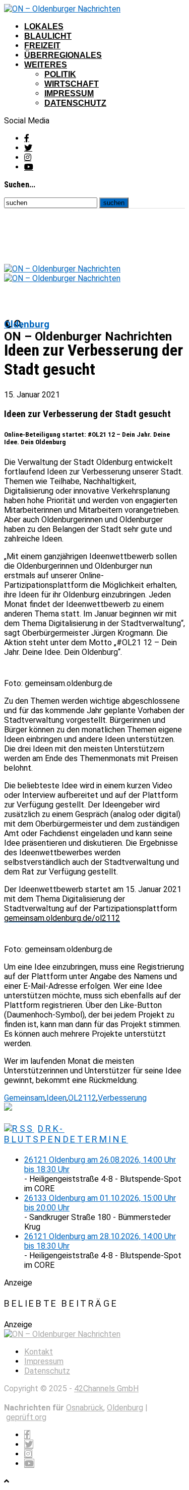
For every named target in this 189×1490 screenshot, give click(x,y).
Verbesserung (122, 1098)
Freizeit (42, 45)
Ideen (56, 1098)
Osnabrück (84, 1407)
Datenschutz (75, 103)
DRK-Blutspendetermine (66, 1133)
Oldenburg (125, 1407)
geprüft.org (26, 1417)
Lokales (44, 26)
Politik (60, 74)
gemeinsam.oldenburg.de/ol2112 (62, 918)
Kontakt (38, 1352)
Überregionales (63, 55)
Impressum (69, 93)
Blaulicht (48, 36)
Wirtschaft (71, 84)
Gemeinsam (24, 1098)
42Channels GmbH (106, 1388)
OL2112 (82, 1098)
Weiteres (45, 64)
